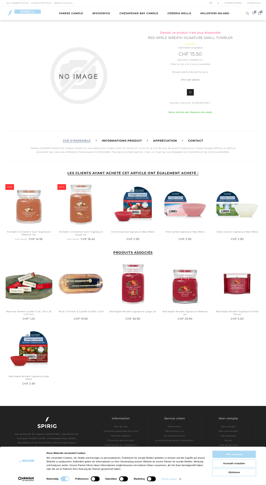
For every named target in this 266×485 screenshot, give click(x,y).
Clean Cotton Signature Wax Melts (237, 231)
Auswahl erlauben (234, 463)
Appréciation (165, 140)
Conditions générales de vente (121, 431)
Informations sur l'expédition (120, 445)
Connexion (254, 3)
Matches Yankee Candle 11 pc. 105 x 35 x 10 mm (29, 313)
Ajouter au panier (35, 204)
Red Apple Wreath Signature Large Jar (132, 311)
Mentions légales (120, 435)
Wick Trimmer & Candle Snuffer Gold (80, 311)
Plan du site (120, 426)
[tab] (76, 140)
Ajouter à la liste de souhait (190, 92)
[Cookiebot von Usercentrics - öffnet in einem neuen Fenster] (26, 479)
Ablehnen (234, 472)
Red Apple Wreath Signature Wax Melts (29, 378)
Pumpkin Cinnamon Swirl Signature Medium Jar (29, 233)
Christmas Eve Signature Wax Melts (133, 231)
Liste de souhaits (228, 445)
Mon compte (228, 426)
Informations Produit (122, 140)
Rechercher (174, 426)
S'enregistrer (233, 3)
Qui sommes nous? (18, 3)
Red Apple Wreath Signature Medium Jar (185, 313)
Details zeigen (169, 479)
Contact (195, 140)
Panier (228, 440)
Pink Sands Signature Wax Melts (185, 231)
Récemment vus (174, 431)
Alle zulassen (234, 454)
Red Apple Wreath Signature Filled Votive (237, 313)
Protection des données (120, 440)
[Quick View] (23, 204)
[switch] (95, 478)
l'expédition (196, 59)
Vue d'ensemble (77, 140)
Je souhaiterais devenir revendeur (174, 440)
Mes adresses (228, 435)
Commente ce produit (190, 47)
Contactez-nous (41, 3)
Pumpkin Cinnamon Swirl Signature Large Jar (81, 233)
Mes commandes (228, 431)
